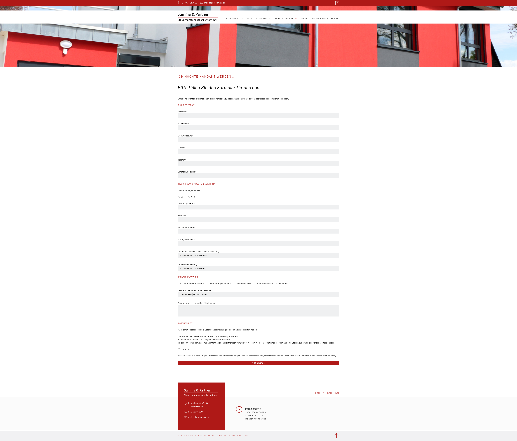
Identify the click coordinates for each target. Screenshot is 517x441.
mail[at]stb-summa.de (214, 2)
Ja (182, 196)
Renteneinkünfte (265, 283)
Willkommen (232, 18)
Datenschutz (333, 393)
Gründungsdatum (186, 203)
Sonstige (283, 283)
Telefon (183, 159)
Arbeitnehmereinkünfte (192, 283)
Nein (193, 196)
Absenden (258, 363)
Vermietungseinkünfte (220, 283)
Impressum (320, 393)
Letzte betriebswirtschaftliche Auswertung (198, 251)
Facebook (337, 3)
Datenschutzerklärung (206, 336)
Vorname (183, 111)
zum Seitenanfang (336, 435)
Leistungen (246, 18)
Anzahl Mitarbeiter (186, 227)
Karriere (304, 18)
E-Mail (183, 147)
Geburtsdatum (185, 135)
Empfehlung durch (187, 171)
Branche (182, 215)
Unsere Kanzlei (263, 18)
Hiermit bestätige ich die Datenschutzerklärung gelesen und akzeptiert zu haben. (219, 329)
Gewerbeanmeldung (187, 264)
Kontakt (335, 18)
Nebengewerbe (244, 283)
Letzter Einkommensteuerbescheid (195, 290)
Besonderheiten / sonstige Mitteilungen (197, 303)
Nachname (183, 123)
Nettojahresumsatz (187, 239)
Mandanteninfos (320, 18)
